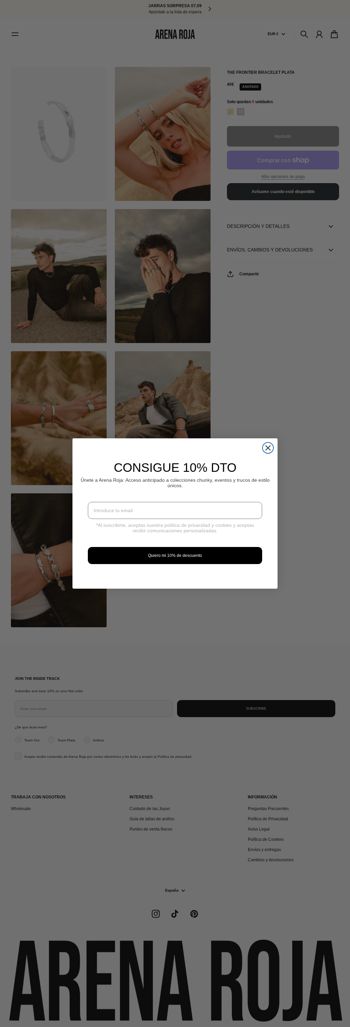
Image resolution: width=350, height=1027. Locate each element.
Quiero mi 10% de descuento (175, 555)
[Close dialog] (267, 447)
